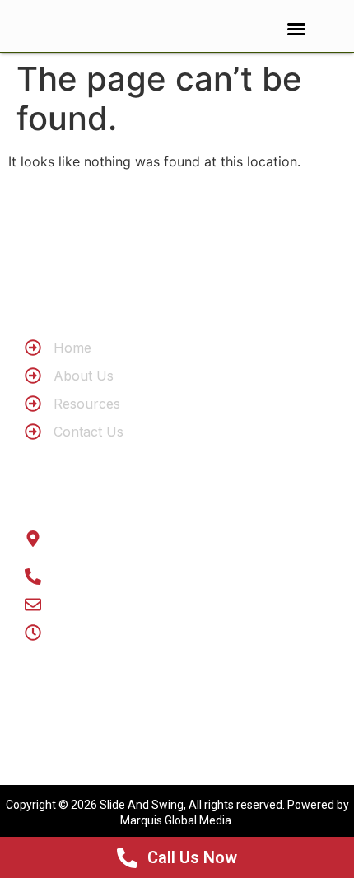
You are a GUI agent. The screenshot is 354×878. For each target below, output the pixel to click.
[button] (296, 29)
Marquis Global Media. (177, 820)
